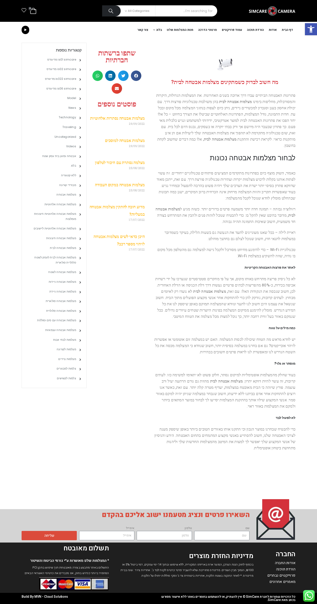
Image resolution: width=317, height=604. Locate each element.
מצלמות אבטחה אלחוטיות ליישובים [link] (55, 228)
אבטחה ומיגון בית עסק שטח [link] (59, 156)
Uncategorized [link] (65, 137)
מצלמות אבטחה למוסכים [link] (125, 140)
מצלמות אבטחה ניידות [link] (62, 282)
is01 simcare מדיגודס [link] (61, 59)
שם (247, 528)
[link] (311, 29)
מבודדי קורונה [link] (67, 185)
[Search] (111, 10)
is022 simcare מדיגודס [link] (60, 79)
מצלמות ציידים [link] (67, 359)
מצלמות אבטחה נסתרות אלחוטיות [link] (117, 118)
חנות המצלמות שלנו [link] (180, 30)
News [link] (72, 108)
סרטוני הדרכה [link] (207, 30)
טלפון (188, 528)
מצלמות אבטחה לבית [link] (63, 248)
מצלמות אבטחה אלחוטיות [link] (60, 204)
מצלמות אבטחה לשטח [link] (62, 272)
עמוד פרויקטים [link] (232, 30)
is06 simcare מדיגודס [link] (61, 88)
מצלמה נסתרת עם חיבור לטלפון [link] (120, 162)
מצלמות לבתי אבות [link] (64, 340)
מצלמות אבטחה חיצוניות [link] (61, 238)
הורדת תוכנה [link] (255, 30)
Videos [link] (71, 146)
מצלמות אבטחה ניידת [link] (62, 291)
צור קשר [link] (142, 30)
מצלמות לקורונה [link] (66, 349)
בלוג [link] (159, 30)
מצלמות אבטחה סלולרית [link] (61, 311)
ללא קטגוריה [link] (68, 175)
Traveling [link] (69, 127)
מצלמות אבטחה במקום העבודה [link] (120, 184)
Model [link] (71, 98)
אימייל (130, 528)
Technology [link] (67, 117)
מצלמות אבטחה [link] (66, 194)
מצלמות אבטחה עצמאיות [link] (60, 330)
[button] (136, 76)
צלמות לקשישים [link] (66, 378)
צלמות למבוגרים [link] (66, 368)
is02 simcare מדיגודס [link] (61, 69)
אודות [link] (273, 30)
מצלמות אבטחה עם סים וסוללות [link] (56, 320)
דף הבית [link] (287, 30)
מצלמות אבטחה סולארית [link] (61, 301)
